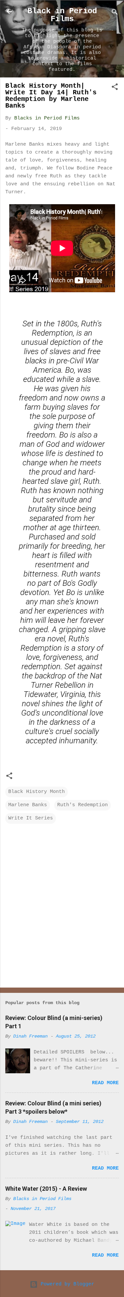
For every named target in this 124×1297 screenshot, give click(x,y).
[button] (115, 88)
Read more (105, 1083)
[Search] (115, 13)
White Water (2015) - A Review (46, 1188)
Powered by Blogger (66, 1284)
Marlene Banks (27, 805)
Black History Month (36, 792)
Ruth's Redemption (82, 805)
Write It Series (30, 818)
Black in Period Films (62, 15)
